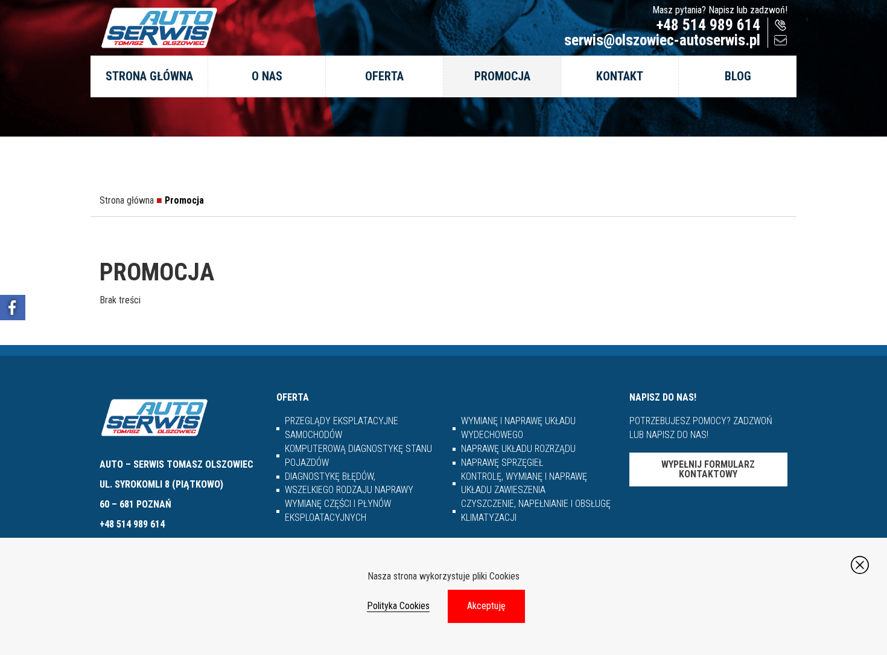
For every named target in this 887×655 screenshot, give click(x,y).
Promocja (502, 76)
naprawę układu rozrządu (518, 448)
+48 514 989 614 (708, 25)
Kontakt (619, 76)
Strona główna (149, 76)
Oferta (384, 76)
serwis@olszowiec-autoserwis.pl (662, 40)
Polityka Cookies (398, 605)
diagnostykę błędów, (330, 476)
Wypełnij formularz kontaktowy (708, 469)
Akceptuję (486, 605)
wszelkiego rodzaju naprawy (349, 489)
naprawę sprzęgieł (502, 462)
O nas (267, 76)
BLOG (738, 76)
